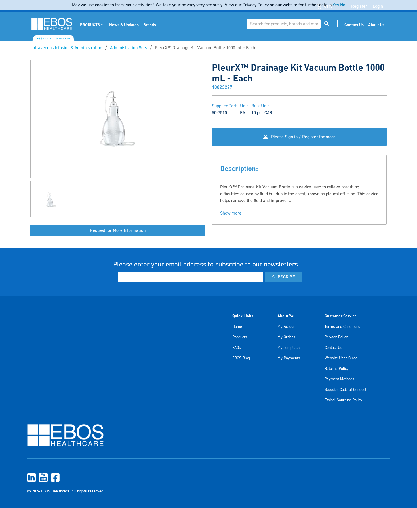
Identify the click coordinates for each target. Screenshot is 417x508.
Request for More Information (118, 230)
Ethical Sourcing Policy (343, 400)
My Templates (289, 347)
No (342, 5)
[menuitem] (92, 24)
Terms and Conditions (342, 326)
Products (239, 337)
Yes (335, 5)
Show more (230, 213)
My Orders (286, 337)
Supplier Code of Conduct (345, 389)
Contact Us (333, 347)
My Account (286, 326)
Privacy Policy (336, 337)
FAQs (236, 347)
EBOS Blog (241, 358)
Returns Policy (337, 368)
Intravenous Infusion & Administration (66, 48)
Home (237, 326)
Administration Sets (128, 48)
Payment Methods (339, 379)
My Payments (288, 358)
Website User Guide (341, 358)
